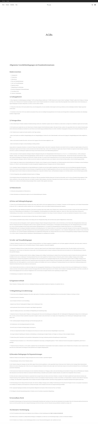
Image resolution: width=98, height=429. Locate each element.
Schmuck (7, 4)
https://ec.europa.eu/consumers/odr (57, 413)
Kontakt (8, 1)
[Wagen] (95, 5)
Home (3, 4)
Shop (16, 4)
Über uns (3, 1)
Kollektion (12, 4)
